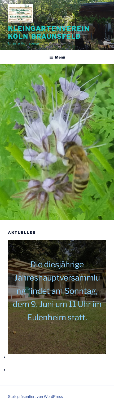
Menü (60, 57)
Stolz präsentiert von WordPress (35, 396)
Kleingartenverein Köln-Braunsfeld (49, 32)
